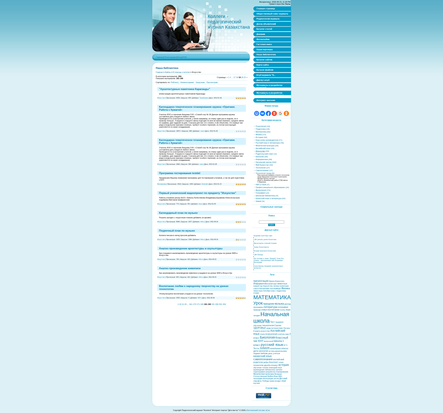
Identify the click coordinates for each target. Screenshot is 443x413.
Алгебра (266, 291)
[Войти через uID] (256, 113)
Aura (200, 204)
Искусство (161, 98)
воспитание (273, 309)
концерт (274, 365)
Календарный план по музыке (178, 212)
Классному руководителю (267, 140)
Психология (261, 126)
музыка (279, 303)
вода (268, 328)
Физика (259, 134)
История (259, 137)
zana (202, 131)
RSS (185, 57)
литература (270, 307)
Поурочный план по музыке (177, 230)
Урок (258, 303)
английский (278, 359)
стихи (256, 293)
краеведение (259, 370)
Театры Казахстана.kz (261, 247)
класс (273, 291)
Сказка (277, 325)
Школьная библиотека (265, 196)
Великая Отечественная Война (267, 375)
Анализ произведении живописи (180, 268)
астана (272, 351)
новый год (257, 286)
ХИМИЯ (264, 348)
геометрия (284, 286)
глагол (256, 288)
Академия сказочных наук (262, 236)
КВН (280, 376)
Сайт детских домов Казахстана (264, 239)
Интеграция (268, 378)
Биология (260, 157)
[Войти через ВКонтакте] (262, 113)
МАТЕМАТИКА (272, 297)
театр (262, 334)
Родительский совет (264, 154)
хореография (259, 372)
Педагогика (260, 129)
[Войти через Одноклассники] (286, 113)
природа (257, 310)
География (260, 193)
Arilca (202, 222)
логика (276, 286)
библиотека (270, 370)
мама (272, 381)
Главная (159, 57)
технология (268, 325)
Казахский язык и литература (268, 198)
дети (255, 351)
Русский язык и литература (268, 143)
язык (261, 291)
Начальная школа (263, 162)
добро (266, 362)
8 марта (256, 331)
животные (282, 283)
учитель (281, 334)
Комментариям (187, 82)
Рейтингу (175, 82)
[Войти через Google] (280, 113)
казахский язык (262, 356)
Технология (261, 168)
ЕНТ (260, 341)
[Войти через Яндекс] (274, 113)
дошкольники (281, 351)
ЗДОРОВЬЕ (259, 328)
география (283, 307)
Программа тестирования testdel (179, 173)
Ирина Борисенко (276, 281)
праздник (268, 303)
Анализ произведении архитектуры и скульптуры (191, 248)
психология (271, 334)
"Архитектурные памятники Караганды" (184, 89)
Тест (272, 322)
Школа (278, 341)
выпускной (268, 341)
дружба (267, 365)
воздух (278, 381)
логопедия (257, 378)
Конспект (273, 362)
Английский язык (263, 148)
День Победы (263, 381)
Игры (275, 376)
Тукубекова (204, 98)
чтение (265, 368)
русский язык (272, 345)
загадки (256, 315)
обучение (257, 368)
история (283, 364)
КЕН (199, 298)
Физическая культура (265, 146)
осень (282, 310)
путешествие (277, 328)
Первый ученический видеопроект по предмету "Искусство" (197, 192)
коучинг (256, 383)
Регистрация (169, 57)
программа (258, 307)
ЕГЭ (285, 345)
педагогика (281, 291)
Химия (258, 201)
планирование (282, 372)
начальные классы (279, 348)
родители (258, 362)
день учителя (274, 353)
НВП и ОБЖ (261, 185)
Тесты (256, 348)
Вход (179, 57)
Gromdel (205, 184)
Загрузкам (200, 82)
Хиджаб (256, 353)
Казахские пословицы (270, 288)
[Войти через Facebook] (268, 113)
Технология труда (263, 173)
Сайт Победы (258, 255)
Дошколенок (261, 190)
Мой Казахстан (262, 165)
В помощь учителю (181, 72)
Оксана (286, 328)
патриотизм (258, 365)
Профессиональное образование (270, 187)
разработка (270, 372)
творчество (268, 286)
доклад (287, 304)
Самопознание (262, 170)
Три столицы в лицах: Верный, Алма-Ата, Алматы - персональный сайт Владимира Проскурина (268, 260)
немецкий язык (275, 368)
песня (276, 378)
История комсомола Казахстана (264, 251)
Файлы (168, 72)
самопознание (263, 359)
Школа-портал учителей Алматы (265, 243)
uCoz (267, 410)
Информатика (262, 159)
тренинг (279, 370)
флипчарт (272, 284)
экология (263, 351)
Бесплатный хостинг (256, 410)
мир (287, 334)
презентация (260, 281)
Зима (255, 291)
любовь (264, 353)
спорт (281, 362)
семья (264, 310)
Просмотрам (212, 82)
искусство (265, 331)
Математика (161, 184)
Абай (284, 381)
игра (288, 309)
